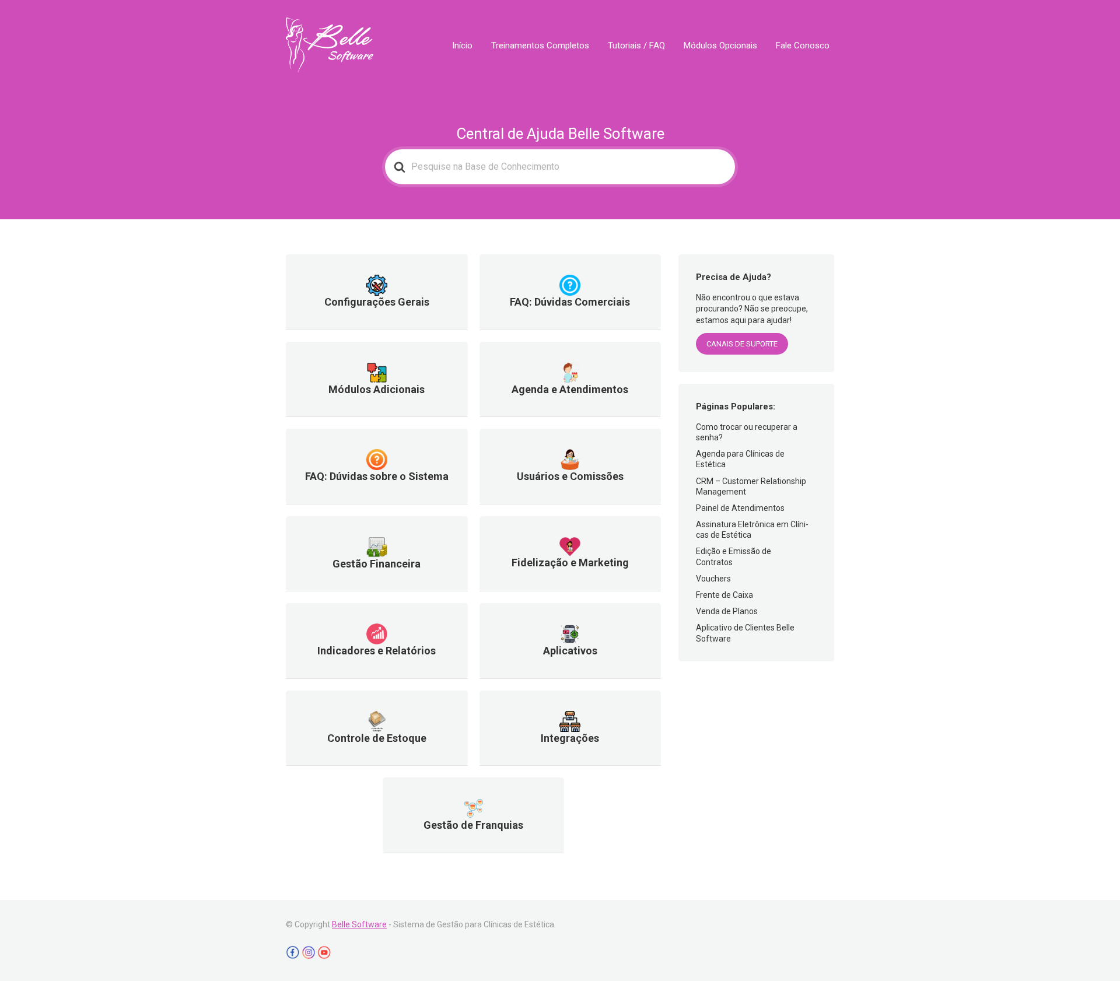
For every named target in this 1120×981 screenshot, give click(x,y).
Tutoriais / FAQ (636, 45)
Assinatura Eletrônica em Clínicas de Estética (752, 529)
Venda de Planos (727, 611)
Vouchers (713, 578)
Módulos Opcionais (720, 45)
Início (462, 45)
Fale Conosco (803, 45)
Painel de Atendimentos (740, 508)
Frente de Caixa (724, 595)
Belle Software (359, 924)
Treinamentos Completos (540, 45)
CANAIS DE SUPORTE (742, 343)
